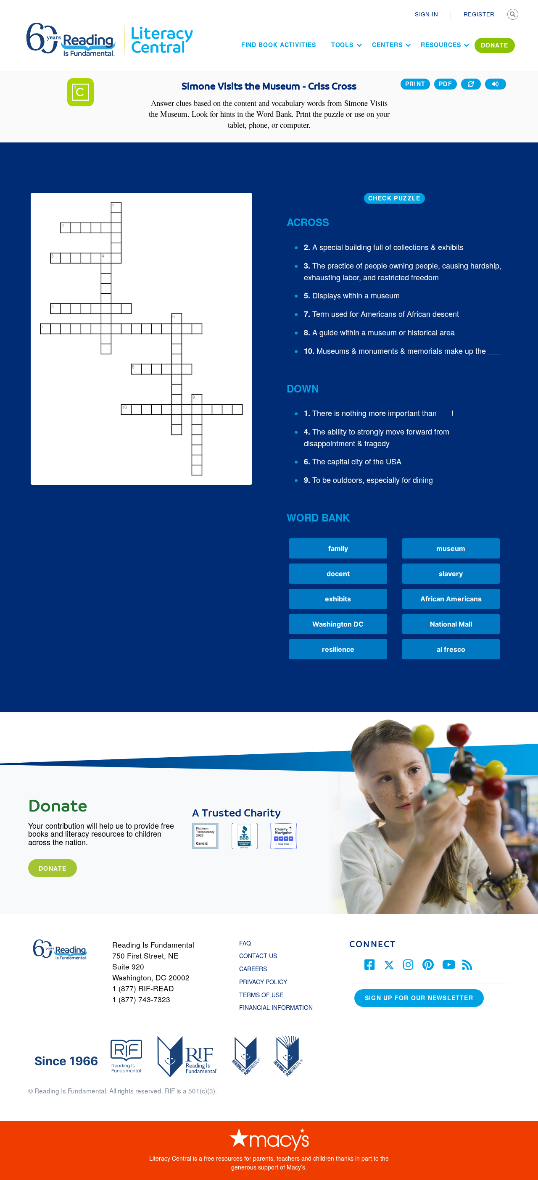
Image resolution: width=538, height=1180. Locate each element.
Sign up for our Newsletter (419, 997)
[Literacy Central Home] (161, 26)
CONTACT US (260, 955)
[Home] (76, 26)
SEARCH (513, 15)
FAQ (245, 943)
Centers (387, 44)
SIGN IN (426, 14)
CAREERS (253, 968)
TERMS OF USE (265, 994)
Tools (342, 44)
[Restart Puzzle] (471, 84)
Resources (441, 44)
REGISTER (479, 14)
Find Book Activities (278, 44)
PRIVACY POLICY (263, 981)
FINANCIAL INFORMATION (276, 1007)
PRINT (415, 83)
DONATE (495, 45)
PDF (445, 83)
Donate (52, 868)
